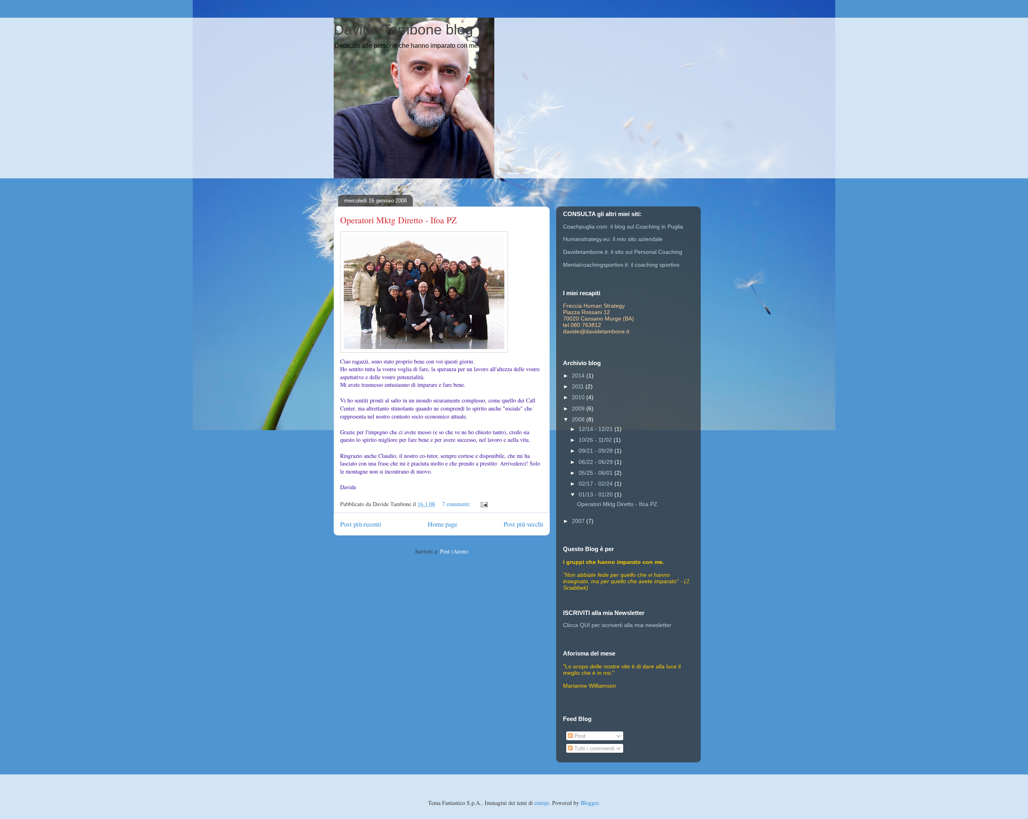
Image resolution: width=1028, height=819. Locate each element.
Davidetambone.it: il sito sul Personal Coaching (622, 252)
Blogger (589, 803)
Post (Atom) (454, 551)
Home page (442, 524)
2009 (579, 408)
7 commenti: (457, 504)
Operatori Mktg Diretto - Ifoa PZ (398, 220)
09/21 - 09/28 (596, 450)
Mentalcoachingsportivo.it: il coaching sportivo (621, 264)
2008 (579, 419)
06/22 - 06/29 (596, 462)
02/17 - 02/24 (596, 483)
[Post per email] (484, 504)
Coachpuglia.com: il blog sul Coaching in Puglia (623, 226)
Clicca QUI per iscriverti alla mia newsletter (617, 625)
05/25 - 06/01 (596, 473)
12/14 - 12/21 (596, 429)
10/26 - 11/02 (596, 440)
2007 (579, 521)
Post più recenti (360, 524)
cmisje (541, 803)
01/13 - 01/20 (596, 494)
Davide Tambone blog (403, 29)
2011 (578, 386)
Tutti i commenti (593, 748)
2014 (579, 375)
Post (579, 736)
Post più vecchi (523, 524)
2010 (579, 397)
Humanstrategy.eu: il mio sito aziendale (613, 239)
